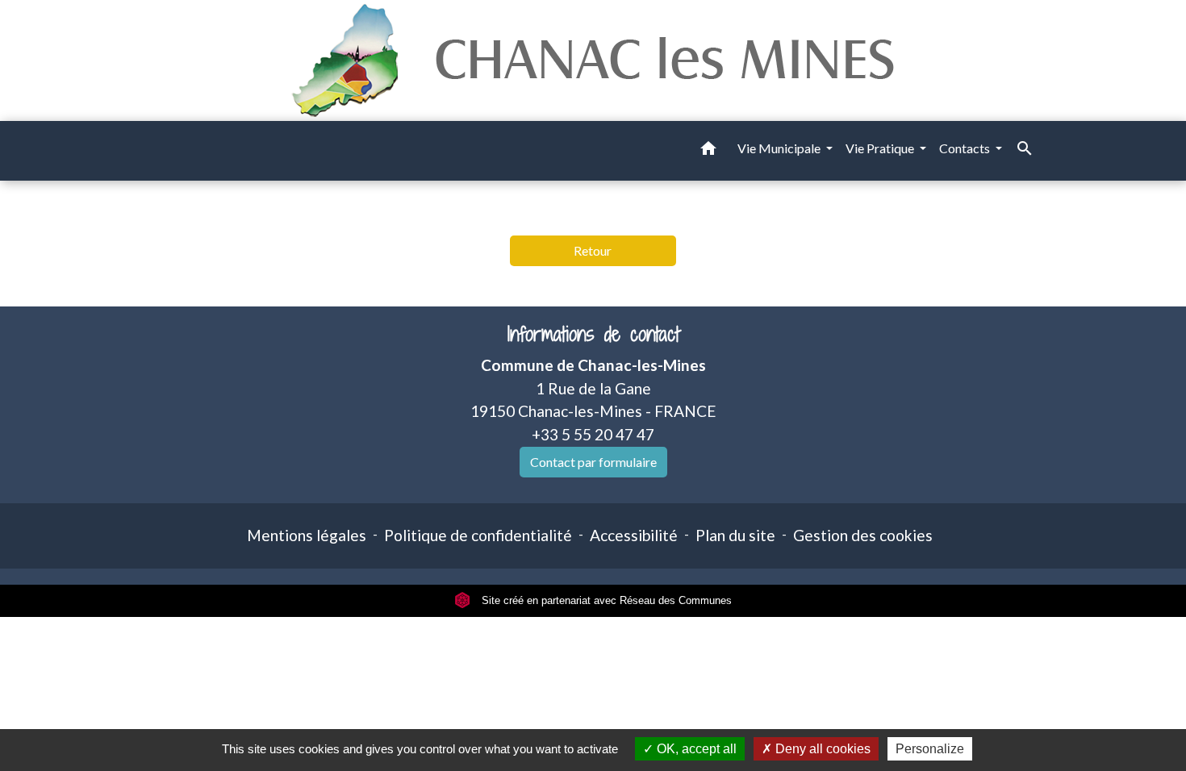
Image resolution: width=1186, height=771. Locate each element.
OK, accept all (695, 749)
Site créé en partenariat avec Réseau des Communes (605, 600)
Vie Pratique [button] (881, 148)
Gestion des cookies (863, 535)
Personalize (930, 749)
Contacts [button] (965, 148)
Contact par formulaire (593, 461)
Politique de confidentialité (478, 535)
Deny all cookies (821, 749)
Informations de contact (593, 334)
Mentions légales (306, 535)
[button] (708, 150)
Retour (593, 250)
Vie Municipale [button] (780, 148)
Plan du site (735, 535)
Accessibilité (634, 535)
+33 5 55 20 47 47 (593, 434)
